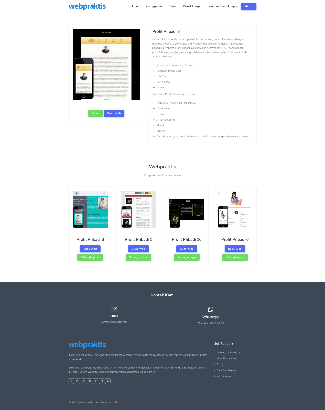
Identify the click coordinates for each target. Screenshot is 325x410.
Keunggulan (154, 6)
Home (135, 6)
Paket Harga (192, 6)
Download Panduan (228, 352)
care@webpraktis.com (114, 322)
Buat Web (114, 113)
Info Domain (224, 376)
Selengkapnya (90, 257)
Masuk (249, 6)
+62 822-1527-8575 (211, 323)
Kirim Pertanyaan (227, 358)
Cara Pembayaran (227, 370)
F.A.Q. (220, 364)
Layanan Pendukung (221, 6)
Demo (96, 113)
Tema (173, 6)
